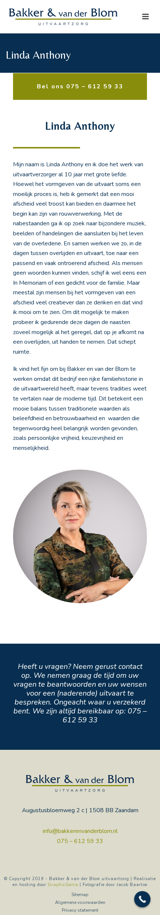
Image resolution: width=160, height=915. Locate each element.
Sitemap (80, 895)
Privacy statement (80, 910)
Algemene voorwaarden (80, 902)
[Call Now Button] (142, 899)
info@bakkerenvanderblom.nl (80, 831)
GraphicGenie (63, 885)
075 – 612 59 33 (80, 841)
